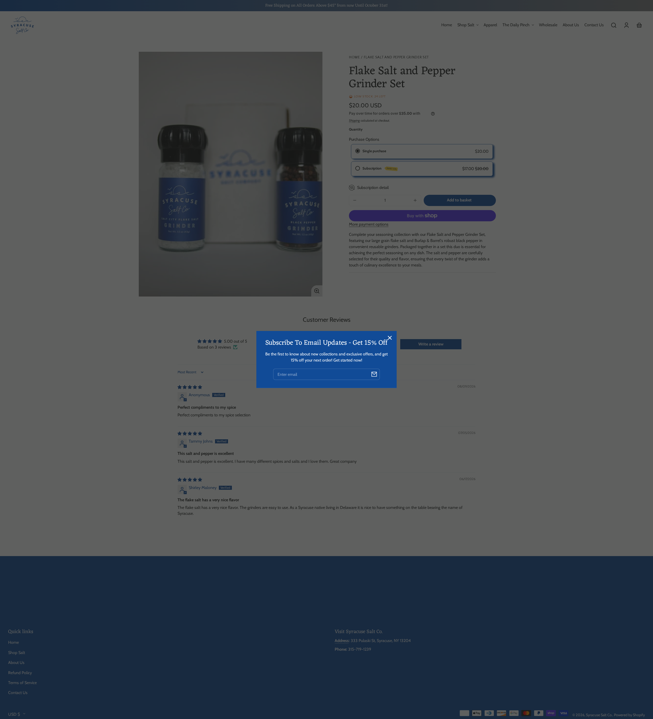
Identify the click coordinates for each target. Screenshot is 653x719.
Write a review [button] (431, 344)
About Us (16, 662)
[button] (613, 25)
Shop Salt (16, 652)
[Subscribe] (374, 374)
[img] (190, 387)
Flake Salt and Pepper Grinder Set (396, 57)
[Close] (389, 337)
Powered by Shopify (629, 715)
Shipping (354, 120)
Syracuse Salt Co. (599, 715)
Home (354, 57)
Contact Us (18, 692)
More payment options (368, 224)
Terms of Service (22, 682)
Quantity (355, 129)
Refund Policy (20, 672)
